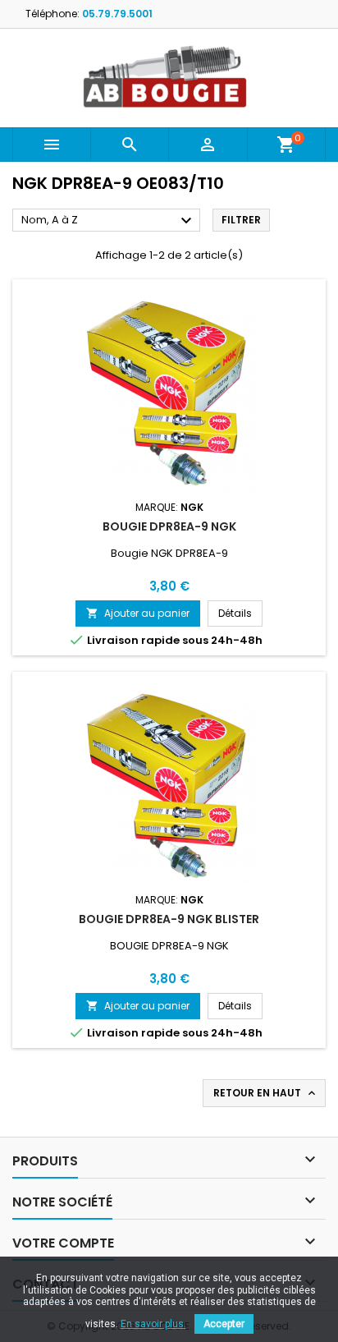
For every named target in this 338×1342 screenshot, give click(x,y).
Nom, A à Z (108, 221)
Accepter (223, 1324)
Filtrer (241, 220)
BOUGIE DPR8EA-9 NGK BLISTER (169, 919)
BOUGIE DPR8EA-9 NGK (169, 526)
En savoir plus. (153, 1324)
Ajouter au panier (138, 613)
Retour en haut (265, 1093)
